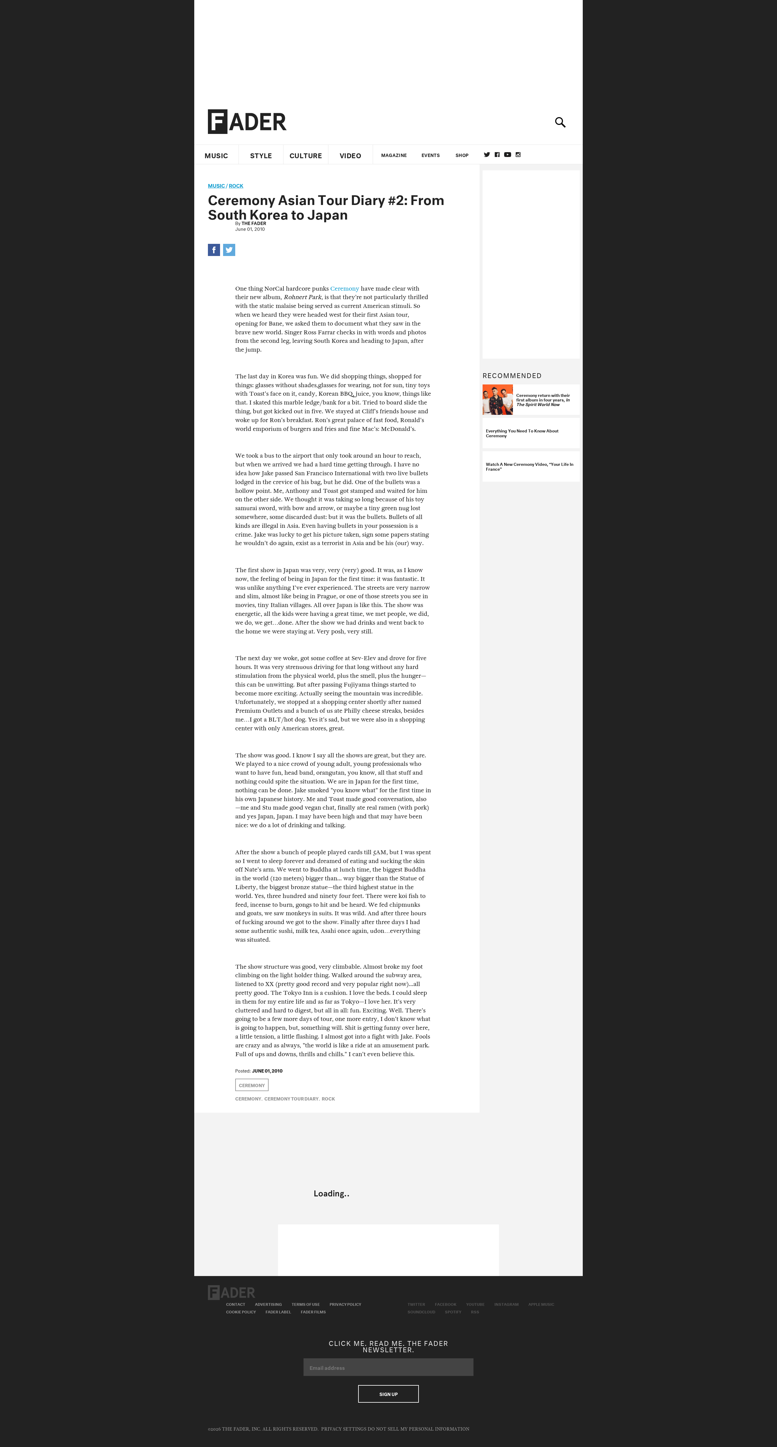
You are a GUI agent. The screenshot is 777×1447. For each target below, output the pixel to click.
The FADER (254, 222)
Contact (235, 1304)
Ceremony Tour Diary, (292, 1098)
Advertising (268, 1304)
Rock (236, 185)
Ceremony (344, 288)
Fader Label (278, 1311)
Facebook (445, 1304)
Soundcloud (421, 1311)
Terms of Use (306, 1304)
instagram (518, 154)
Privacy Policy (345, 1304)
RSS (475, 1311)
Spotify (453, 1311)
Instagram (506, 1304)
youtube (507, 154)
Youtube (475, 1304)
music (216, 185)
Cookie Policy (241, 1311)
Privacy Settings (343, 1429)
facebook (497, 154)
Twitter (487, 154)
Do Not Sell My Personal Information (418, 1429)
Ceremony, (249, 1098)
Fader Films (313, 1311)
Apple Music (541, 1304)
